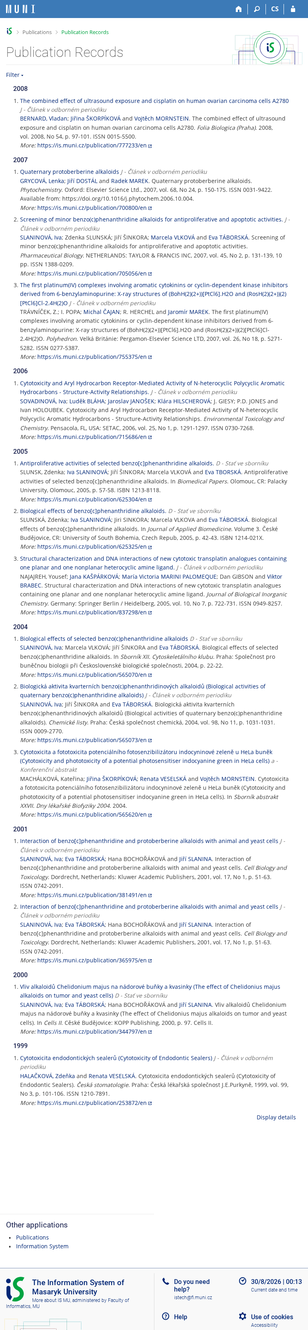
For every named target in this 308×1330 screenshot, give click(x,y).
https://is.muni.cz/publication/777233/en (92, 145)
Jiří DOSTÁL (82, 181)
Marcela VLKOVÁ (173, 237)
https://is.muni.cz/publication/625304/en (92, 499)
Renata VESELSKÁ (163, 779)
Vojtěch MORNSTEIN (161, 118)
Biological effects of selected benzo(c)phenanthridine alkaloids (104, 638)
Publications (37, 32)
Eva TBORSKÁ (223, 472)
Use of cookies (272, 1317)
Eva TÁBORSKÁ (228, 237)
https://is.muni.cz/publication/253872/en (92, 1103)
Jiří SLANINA (195, 859)
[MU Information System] (9, 31)
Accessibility (264, 1325)
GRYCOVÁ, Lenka (42, 181)
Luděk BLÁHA (87, 401)
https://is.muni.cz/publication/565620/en (92, 814)
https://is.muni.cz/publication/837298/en (92, 612)
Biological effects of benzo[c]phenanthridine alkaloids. (93, 511)
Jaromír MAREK (188, 312)
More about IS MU (51, 1300)
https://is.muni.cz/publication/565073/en (92, 740)
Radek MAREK (129, 181)
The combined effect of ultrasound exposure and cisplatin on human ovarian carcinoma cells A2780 (154, 101)
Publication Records (85, 32)
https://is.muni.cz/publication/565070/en (92, 674)
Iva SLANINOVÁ (87, 472)
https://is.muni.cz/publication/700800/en (92, 207)
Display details (276, 1117)
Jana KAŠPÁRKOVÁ (94, 576)
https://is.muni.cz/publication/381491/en (92, 895)
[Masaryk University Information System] (20, 9)
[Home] (239, 9)
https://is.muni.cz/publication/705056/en (92, 273)
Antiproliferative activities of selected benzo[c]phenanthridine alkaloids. (117, 463)
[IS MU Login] (293, 9)
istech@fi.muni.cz (193, 1297)
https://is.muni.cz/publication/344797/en (92, 1031)
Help (180, 1317)
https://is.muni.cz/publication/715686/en (92, 437)
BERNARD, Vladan (43, 118)
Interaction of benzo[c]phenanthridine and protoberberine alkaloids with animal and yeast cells (149, 841)
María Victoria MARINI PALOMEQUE (169, 576)
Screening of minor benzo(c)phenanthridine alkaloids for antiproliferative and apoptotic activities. (151, 219)
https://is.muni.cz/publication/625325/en (92, 546)
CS (275, 8)
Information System (42, 1246)
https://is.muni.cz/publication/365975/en (92, 960)
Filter (13, 74)
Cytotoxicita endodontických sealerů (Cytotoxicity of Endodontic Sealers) (116, 1058)
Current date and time (274, 1290)
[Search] (257, 9)
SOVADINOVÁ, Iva (43, 401)
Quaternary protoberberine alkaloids (69, 171)
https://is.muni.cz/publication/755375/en (92, 356)
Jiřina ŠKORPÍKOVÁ (96, 118)
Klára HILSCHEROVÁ (184, 401)
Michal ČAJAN (101, 312)
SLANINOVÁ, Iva (41, 237)
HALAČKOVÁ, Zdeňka (47, 1076)
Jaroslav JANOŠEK (131, 401)
